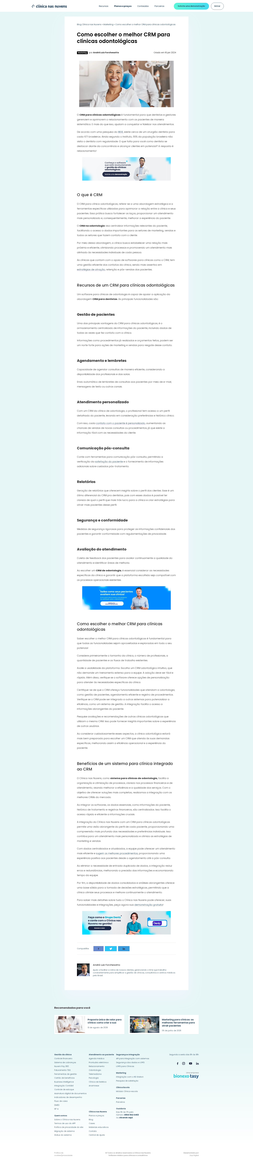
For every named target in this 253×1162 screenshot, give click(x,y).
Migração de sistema (64, 1131)
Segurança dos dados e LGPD (130, 1062)
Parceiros (159, 6)
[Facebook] (177, 1063)
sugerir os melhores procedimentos (117, 853)
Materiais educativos (99, 1127)
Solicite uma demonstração (191, 6)
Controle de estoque (64, 1089)
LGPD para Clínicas (125, 1066)
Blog (91, 1119)
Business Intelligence (64, 1082)
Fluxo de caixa (60, 1101)
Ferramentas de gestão (65, 1074)
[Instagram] (183, 1063)
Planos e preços (96, 1115)
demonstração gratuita (148, 904)
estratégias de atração (91, 269)
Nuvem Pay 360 (61, 1066)
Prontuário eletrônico (99, 1062)
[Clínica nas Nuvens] (48, 6)
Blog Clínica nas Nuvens (89, 24)
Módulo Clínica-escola (127, 1091)
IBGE (120, 132)
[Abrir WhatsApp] (246, 1155)
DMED (56, 1105)
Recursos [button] (103, 6)
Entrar (217, 6)
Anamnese (94, 1085)
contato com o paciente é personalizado (120, 423)
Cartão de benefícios (64, 1078)
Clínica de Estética (97, 1082)
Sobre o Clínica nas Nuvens (67, 1119)
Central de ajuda (97, 1135)
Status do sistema (63, 1135)
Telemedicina (95, 1074)
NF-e (56, 1109)
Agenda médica (96, 1058)
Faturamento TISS (62, 1070)
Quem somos (60, 1115)
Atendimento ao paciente (101, 1054)
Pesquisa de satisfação (127, 1080)
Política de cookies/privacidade (63, 1154)
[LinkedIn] (197, 1063)
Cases (92, 1123)
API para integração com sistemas (132, 1058)
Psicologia (94, 1078)
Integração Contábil (63, 1085)
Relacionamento (96, 1066)
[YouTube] (190, 1063)
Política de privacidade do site (68, 1127)
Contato (93, 1131)
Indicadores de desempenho (68, 1097)
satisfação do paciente (109, 461)
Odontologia (95, 1070)
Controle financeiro (63, 1058)
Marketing (108, 24)
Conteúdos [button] (143, 6)
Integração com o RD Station (129, 1077)
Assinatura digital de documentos (70, 1093)
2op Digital (194, 1155)
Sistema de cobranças (65, 1062)
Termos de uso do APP (65, 1123)
